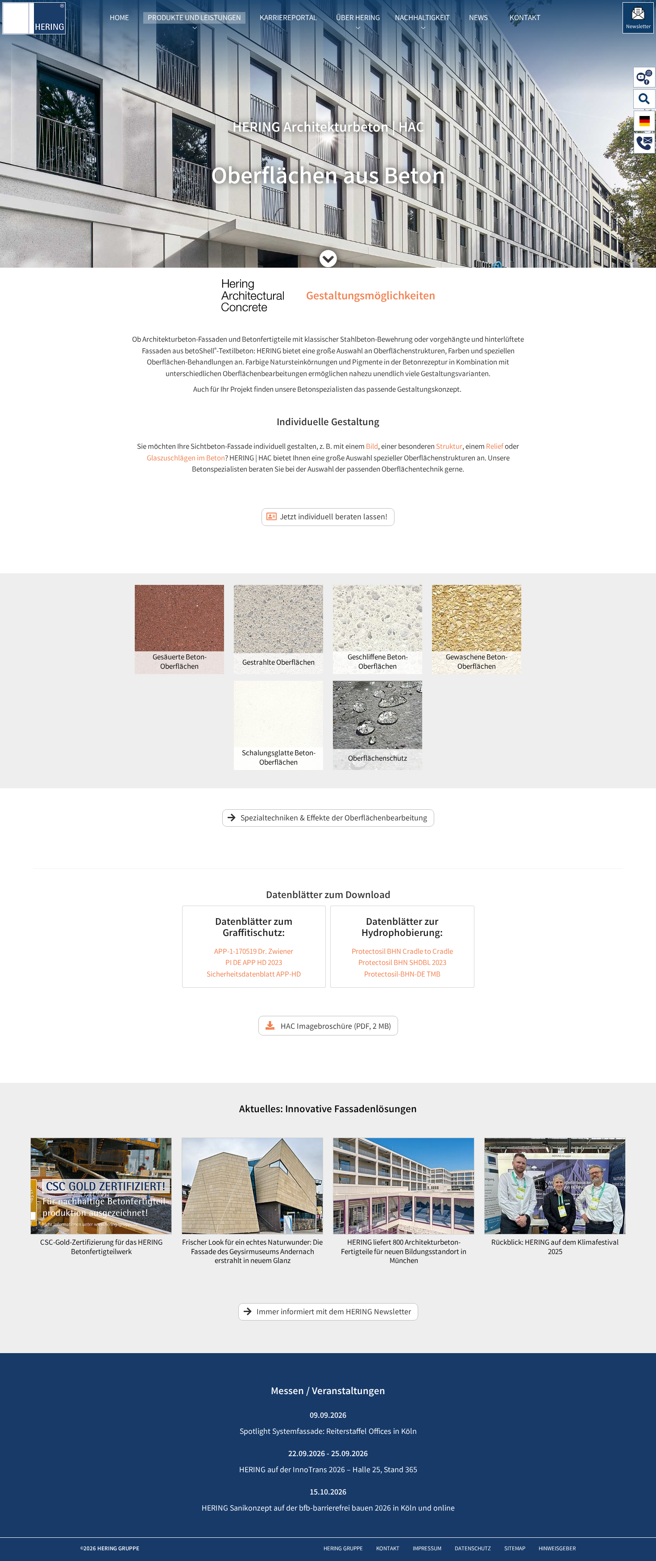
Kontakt (387, 1549)
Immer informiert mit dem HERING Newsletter (334, 1312)
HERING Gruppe (343, 1549)
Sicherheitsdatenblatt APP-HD (254, 975)
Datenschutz (473, 1549)
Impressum (427, 1549)
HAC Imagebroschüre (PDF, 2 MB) (335, 1027)
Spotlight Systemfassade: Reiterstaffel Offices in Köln (328, 1432)
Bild (372, 447)
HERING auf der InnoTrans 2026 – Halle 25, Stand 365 (328, 1470)
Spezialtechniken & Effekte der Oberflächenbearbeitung (334, 818)
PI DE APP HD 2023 (253, 963)
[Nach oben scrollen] (640, 1540)
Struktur (449, 447)
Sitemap (514, 1549)
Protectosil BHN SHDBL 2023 (402, 963)
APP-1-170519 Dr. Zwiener (253, 952)
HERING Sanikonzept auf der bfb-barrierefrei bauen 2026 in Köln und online (328, 1509)
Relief (495, 447)
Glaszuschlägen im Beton (186, 458)
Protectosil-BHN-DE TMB (402, 975)
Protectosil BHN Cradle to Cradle (402, 952)
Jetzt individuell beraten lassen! (333, 517)
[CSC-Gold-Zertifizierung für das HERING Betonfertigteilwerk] (100, 1188)
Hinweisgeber (557, 1549)
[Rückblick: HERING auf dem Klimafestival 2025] (554, 1188)
